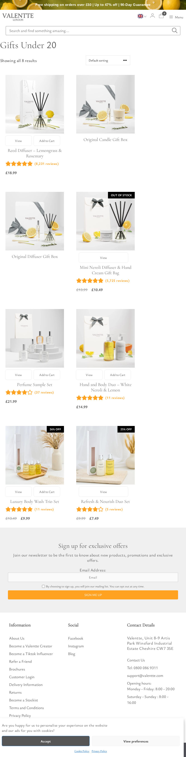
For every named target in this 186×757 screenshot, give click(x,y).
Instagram (76, 645)
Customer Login (21, 676)
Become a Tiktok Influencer (31, 653)
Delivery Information (26, 684)
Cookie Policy (81, 751)
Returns (15, 692)
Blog (71, 653)
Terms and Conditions (26, 707)
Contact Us (136, 660)
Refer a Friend (20, 661)
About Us (16, 638)
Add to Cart (46, 141)
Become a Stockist (23, 700)
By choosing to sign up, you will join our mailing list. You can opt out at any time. (95, 586)
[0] (161, 15)
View (18, 141)
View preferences (135, 741)
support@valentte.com (145, 675)
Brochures (17, 669)
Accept (46, 741)
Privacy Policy (99, 751)
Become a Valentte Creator (30, 645)
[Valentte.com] (18, 17)
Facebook (75, 638)
